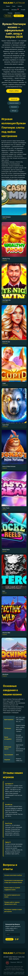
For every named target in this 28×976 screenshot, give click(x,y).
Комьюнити (14, 106)
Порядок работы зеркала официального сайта (11, 903)
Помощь (10, 13)
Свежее (20, 6)
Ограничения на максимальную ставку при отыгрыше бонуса (13, 881)
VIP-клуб (14, 110)
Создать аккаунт (19, 15)
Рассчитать (9, 939)
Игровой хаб (14, 99)
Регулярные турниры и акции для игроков (13, 910)
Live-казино (6, 9)
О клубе (23, 9)
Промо (8, 6)
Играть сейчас (14, 91)
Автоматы (14, 9)
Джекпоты (17, 13)
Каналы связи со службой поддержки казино (12, 888)
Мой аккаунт (8, 15)
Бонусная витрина (14, 103)
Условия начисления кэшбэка (13, 875)
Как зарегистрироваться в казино (12, 896)
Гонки (13, 6)
